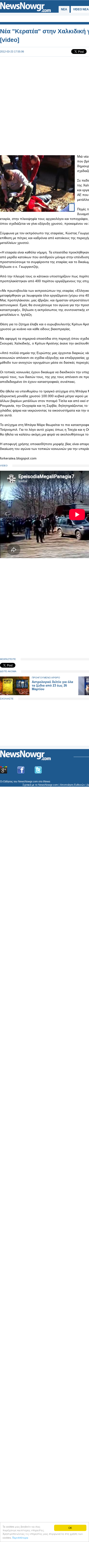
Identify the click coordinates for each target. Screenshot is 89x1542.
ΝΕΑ (64, 9)
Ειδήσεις (8, 781)
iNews (46, 781)
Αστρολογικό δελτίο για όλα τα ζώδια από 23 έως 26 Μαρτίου (52, 685)
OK (70, 1528)
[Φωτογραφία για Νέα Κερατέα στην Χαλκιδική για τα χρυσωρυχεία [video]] (72, 205)
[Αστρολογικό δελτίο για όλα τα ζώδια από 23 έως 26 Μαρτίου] (14, 694)
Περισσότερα (20, 1537)
